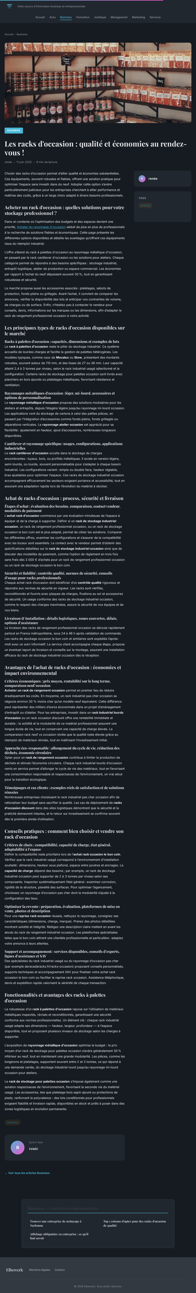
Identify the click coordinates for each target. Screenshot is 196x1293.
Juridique (100, 17)
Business (66, 17)
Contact (60, 1269)
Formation (82, 17)
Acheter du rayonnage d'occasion (41, 227)
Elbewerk (14, 1269)
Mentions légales (39, 1269)
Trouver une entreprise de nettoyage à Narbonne (55, 1223)
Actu (53, 17)
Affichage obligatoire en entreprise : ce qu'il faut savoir (59, 1236)
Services (155, 17)
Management (119, 17)
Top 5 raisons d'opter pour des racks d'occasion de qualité (134, 1223)
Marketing (138, 17)
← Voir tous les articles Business (27, 1173)
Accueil (40, 17)
